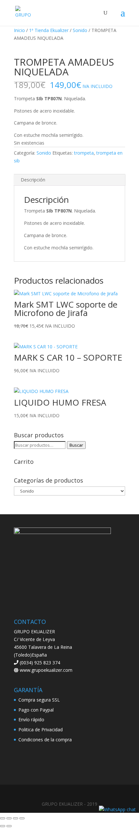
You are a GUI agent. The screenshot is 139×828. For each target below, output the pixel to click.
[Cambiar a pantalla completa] (9, 818)
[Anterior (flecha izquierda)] (2, 826)
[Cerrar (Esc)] (22, 818)
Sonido (80, 30)
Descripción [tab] (33, 180)
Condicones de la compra (45, 739)
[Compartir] (15, 818)
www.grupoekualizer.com (45, 670)
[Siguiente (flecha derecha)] (9, 826)
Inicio (19, 30)
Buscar (76, 445)
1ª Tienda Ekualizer (49, 30)
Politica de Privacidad (40, 729)
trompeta (84, 153)
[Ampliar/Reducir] (2, 818)
